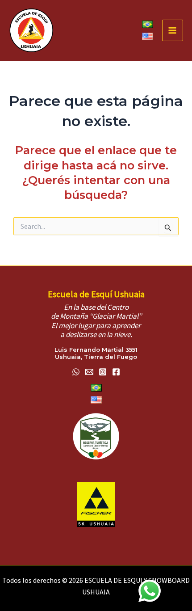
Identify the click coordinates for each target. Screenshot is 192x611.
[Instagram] (103, 372)
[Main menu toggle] (173, 30)
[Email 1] (89, 372)
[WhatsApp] (76, 372)
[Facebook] (116, 372)
